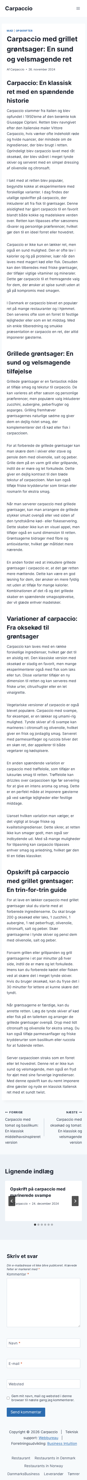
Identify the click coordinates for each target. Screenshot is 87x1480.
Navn (14, 1343)
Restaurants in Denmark (55, 1458)
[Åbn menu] (78, 8)
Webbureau (48, 1438)
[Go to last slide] (11, 1201)
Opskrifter (24, 30)
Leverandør (53, 1474)
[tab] (35, 1225)
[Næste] (75, 1201)
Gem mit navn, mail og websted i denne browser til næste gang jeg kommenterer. (42, 1398)
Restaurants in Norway (43, 1466)
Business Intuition (62, 1443)
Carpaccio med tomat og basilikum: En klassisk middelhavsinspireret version (23, 1128)
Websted (16, 1384)
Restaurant (21, 1458)
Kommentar (18, 1274)
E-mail (15, 1363)
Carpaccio (17, 69)
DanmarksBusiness (23, 1474)
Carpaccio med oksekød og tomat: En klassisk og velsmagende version (66, 1128)
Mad (10, 30)
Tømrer (74, 1474)
